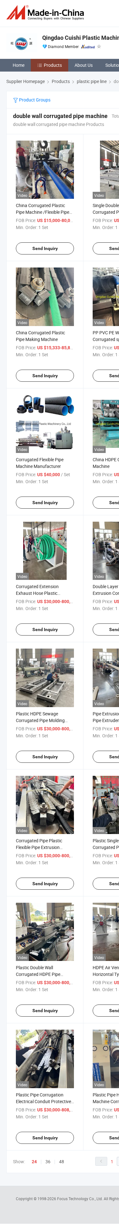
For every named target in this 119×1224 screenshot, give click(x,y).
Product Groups (34, 100)
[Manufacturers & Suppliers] (46, 12)
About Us (84, 65)
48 (61, 1161)
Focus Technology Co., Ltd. (80, 1198)
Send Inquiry (45, 248)
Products (53, 65)
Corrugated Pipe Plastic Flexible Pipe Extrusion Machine (39, 847)
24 (34, 1161)
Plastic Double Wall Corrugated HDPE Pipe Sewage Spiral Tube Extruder (44, 974)
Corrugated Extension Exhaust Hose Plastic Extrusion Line (37, 593)
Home (18, 65)
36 (47, 1161)
